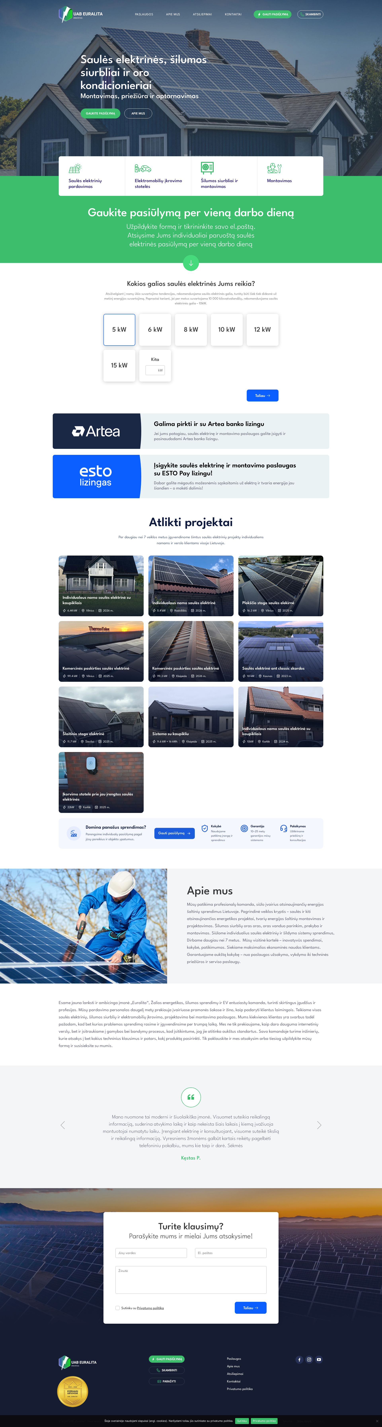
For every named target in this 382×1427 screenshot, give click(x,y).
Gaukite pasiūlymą (100, 113)
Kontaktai (233, 14)
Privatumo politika (150, 1308)
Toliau (260, 396)
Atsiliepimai (202, 14)
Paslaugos (144, 14)
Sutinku (242, 1420)
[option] (191, 88)
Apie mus (173, 14)
